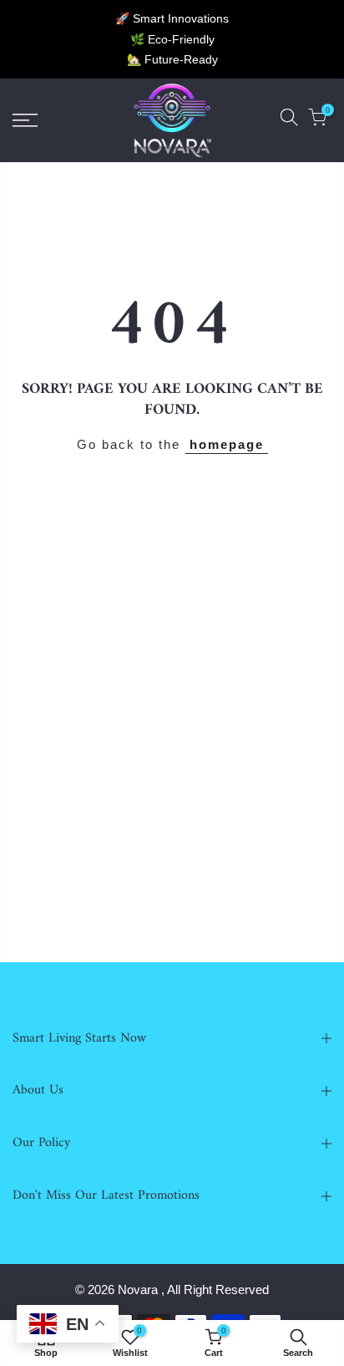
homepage (227, 444)
